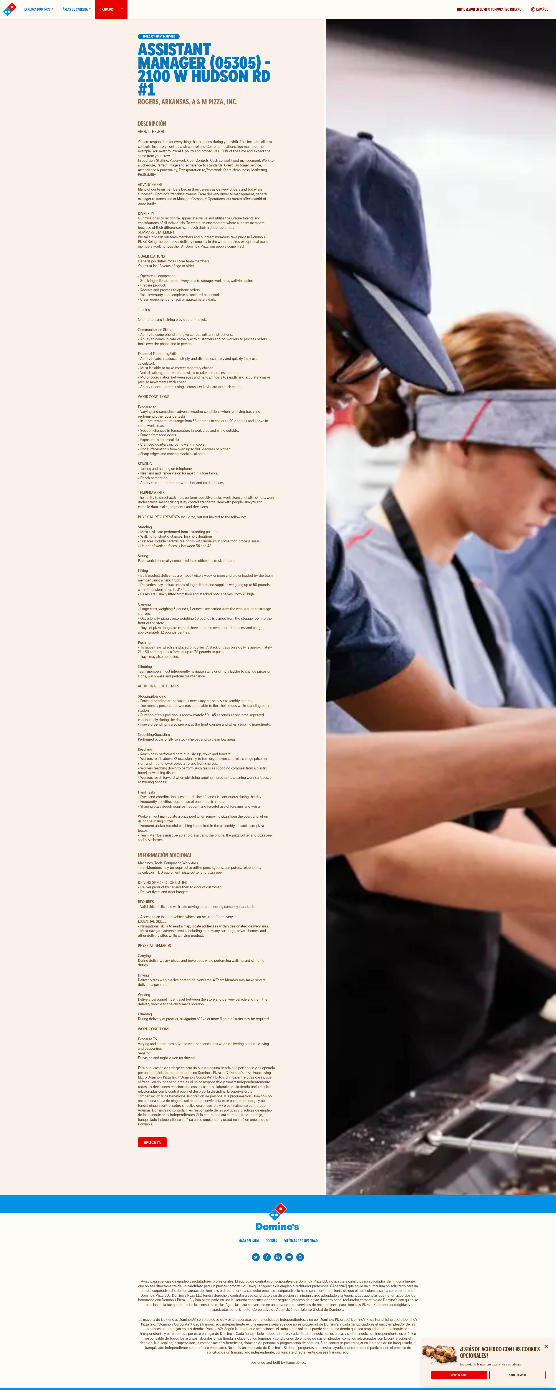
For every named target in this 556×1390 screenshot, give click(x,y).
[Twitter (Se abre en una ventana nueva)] (256, 1257)
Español (542, 9)
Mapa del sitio (248, 1240)
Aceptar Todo (459, 1375)
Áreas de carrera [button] (75, 9)
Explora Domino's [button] (37, 9)
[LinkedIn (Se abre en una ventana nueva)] (278, 1257)
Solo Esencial (517, 1375)
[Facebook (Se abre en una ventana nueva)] (267, 1257)
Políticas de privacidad (300, 1240)
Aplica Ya (152, 1142)
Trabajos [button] (107, 9)
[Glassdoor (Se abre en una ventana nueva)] (300, 1257)
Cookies (271, 1240)
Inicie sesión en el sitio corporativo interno (489, 9)
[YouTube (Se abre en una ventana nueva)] (289, 1257)
